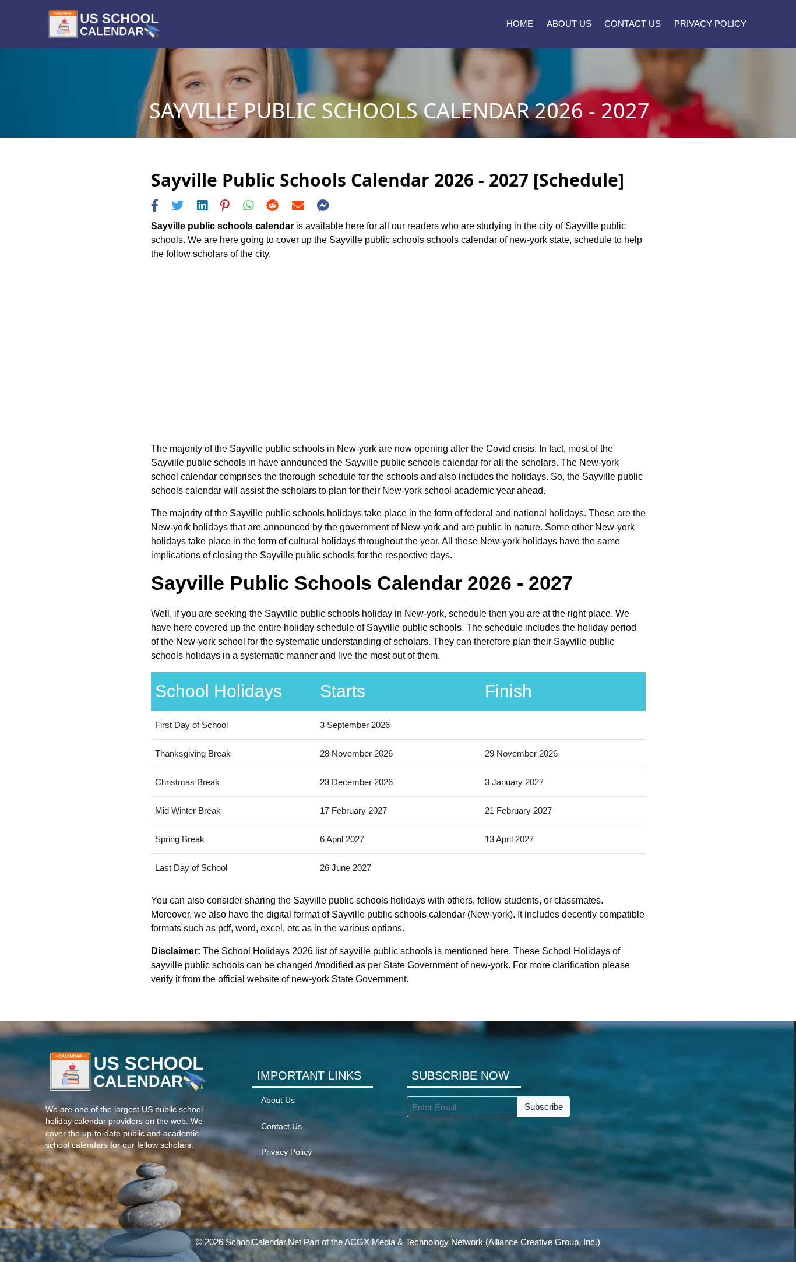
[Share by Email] (298, 205)
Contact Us (632, 24)
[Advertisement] (398, 351)
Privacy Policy (710, 24)
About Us (569, 24)
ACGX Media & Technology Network (413, 1242)
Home (519, 24)
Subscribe (543, 1107)
